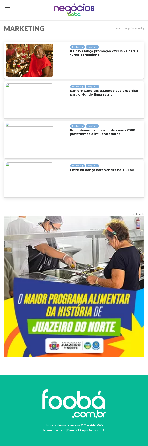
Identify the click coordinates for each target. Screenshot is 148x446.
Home (117, 28)
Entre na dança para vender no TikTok (102, 170)
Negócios (74, 8)
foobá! (74, 15)
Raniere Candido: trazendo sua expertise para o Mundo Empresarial (104, 92)
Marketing (77, 47)
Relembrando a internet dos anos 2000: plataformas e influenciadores (103, 132)
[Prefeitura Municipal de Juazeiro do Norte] (74, 286)
